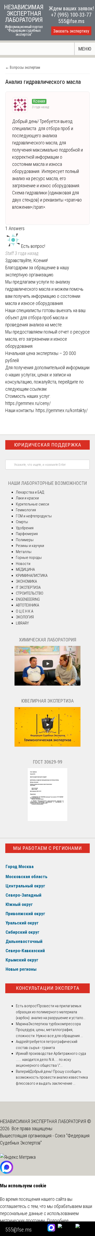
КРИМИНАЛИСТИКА (32, 575)
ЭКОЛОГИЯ (25, 617)
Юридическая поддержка (47, 445)
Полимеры (25, 539)
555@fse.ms (71, 21)
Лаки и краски (27, 498)
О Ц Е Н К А (24, 611)
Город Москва (20, 866)
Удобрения (25, 528)
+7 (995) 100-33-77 (71, 15)
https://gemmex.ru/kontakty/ (62, 410)
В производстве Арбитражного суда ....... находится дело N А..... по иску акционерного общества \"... (51, 1059)
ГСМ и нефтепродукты (34, 516)
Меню (84, 49)
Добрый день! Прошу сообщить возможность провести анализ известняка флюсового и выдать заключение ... (52, 1077)
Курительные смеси (32, 504)
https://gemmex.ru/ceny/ (28, 403)
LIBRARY (22, 623)
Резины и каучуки (30, 545)
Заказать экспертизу (71, 31)
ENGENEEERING (28, 599)
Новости (23, 563)
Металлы (23, 551)
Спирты (22, 521)
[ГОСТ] (47, 819)
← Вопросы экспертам (22, 67)
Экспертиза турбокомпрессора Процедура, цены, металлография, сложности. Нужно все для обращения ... (49, 1029)
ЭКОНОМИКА (26, 581)
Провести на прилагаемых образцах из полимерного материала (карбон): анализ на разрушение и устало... (51, 1012)
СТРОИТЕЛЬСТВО (29, 593)
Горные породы (29, 557)
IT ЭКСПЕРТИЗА (28, 587)
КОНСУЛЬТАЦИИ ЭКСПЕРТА (47, 988)
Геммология (26, 510)
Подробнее (58, 1220)
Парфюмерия (27, 533)
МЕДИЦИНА (25, 569)
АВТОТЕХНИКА (27, 605)
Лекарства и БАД (30, 492)
